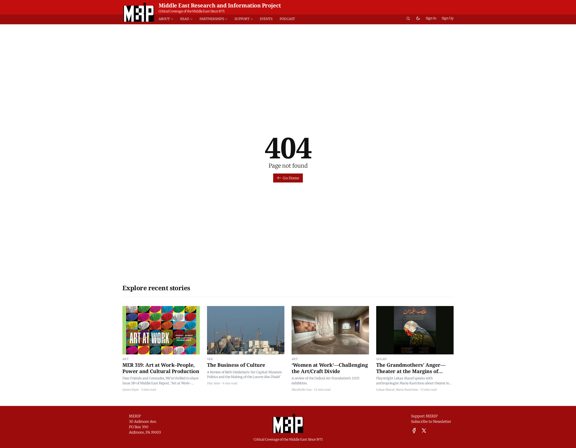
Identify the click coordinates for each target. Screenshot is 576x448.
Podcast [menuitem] (287, 19)
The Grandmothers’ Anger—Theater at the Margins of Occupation (410, 370)
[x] (424, 430)
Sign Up (448, 18)
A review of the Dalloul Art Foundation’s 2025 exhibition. (325, 380)
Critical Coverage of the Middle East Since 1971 (192, 11)
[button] (168, 19)
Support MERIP (424, 416)
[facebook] (414, 430)
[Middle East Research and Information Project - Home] (138, 12)
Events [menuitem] (266, 19)
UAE (210, 359)
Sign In (431, 18)
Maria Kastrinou (407, 389)
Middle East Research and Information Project (220, 5)
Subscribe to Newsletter (431, 421)
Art (125, 359)
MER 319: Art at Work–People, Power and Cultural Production (160, 367)
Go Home (291, 178)
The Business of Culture (236, 364)
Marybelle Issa (302, 389)
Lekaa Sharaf (385, 389)
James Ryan (130, 389)
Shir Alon (213, 383)
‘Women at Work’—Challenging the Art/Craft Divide (330, 367)
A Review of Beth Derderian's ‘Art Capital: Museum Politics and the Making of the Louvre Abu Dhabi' (244, 374)
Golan (381, 359)
